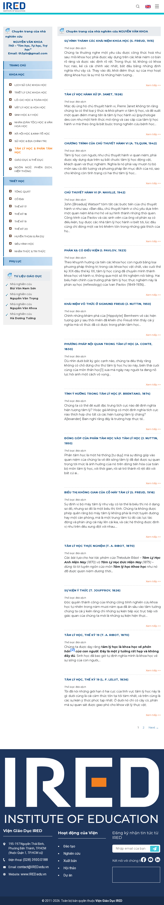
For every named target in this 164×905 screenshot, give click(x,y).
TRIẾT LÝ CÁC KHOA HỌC (31, 92)
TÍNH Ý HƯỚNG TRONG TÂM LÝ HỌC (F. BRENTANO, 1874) (107, 393)
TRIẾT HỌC (16, 181)
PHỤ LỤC (15, 261)
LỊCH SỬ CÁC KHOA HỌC (31, 85)
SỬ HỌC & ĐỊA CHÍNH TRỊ (31, 141)
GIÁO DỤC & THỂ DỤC (29, 159)
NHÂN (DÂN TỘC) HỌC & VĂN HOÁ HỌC (33, 124)
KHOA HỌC (16, 74)
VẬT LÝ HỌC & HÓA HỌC (30, 107)
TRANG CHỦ (17, 65)
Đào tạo (69, 846)
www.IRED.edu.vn (33, 874)
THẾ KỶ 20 (21, 228)
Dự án (67, 875)
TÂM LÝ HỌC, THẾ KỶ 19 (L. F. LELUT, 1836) (96, 679)
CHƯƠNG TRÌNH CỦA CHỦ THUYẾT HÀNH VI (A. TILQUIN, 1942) (110, 143)
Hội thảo (69, 868)
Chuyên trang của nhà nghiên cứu (107, 31)
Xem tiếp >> (153, 85)
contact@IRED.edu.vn (33, 867)
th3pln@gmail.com (32, 53)
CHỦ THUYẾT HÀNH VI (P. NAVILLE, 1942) (94, 192)
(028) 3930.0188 (35, 860)
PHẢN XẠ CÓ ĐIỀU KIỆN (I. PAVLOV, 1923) (95, 250)
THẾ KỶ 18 (21, 214)
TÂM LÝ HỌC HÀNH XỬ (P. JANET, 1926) (93, 94)
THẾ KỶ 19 (21, 221)
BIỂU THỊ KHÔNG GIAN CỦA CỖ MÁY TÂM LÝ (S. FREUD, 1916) (109, 492)
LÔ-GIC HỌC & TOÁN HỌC (31, 99)
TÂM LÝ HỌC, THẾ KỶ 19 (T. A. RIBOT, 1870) (96, 635)
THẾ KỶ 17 (21, 206)
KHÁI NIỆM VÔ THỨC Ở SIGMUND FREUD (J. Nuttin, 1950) (107, 304)
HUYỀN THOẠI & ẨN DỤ (29, 236)
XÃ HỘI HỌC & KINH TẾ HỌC (32, 133)
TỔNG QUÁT (23, 191)
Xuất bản (70, 861)
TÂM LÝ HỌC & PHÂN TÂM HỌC (33, 150)
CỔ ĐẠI (19, 199)
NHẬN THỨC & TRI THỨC (30, 251)
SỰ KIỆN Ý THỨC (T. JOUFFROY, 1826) (92, 590)
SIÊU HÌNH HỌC (24, 243)
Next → (154, 727)
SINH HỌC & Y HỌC (26, 114)
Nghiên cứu (71, 853)
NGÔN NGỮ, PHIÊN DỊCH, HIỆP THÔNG (33, 169)
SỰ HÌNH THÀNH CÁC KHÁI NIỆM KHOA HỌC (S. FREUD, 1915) (109, 40)
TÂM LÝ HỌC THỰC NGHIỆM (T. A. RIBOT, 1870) (99, 545)
